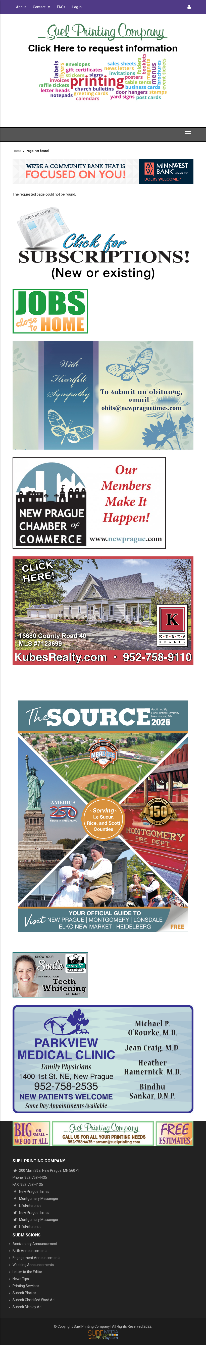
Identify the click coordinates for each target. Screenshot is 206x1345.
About (21, 7)
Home (17, 151)
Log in (77, 7)
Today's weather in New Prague (35, 123)
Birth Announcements (30, 1251)
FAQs (61, 7)
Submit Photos (24, 1293)
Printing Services (26, 1286)
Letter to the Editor (27, 1272)
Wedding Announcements (33, 1265)
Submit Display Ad (27, 1307)
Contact (37, 8)
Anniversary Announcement (35, 1244)
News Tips (21, 1279)
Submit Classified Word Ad (34, 1300)
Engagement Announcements (37, 1258)
